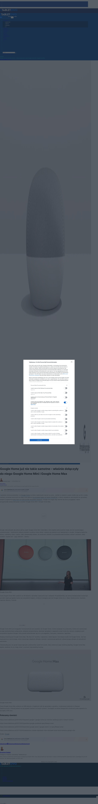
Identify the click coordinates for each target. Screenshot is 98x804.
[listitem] (49, 385)
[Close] (72, 362)
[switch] (65, 388)
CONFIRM (39, 440)
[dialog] (49, 402)
